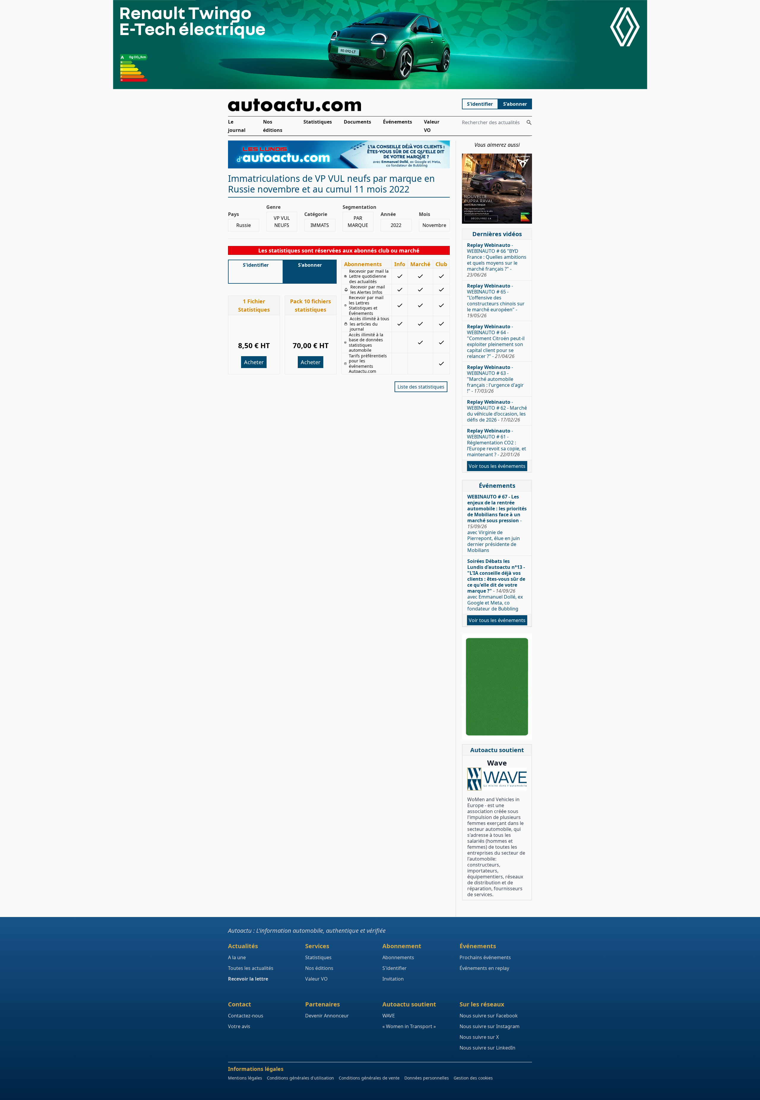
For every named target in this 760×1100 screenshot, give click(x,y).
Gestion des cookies (473, 1078)
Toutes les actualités (250, 968)
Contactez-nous (245, 1015)
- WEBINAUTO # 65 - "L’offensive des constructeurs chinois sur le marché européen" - (496, 301)
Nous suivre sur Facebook (489, 1015)
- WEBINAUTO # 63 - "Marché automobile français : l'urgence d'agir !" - (495, 379)
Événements (397, 122)
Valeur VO (431, 126)
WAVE (388, 1015)
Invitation (393, 979)
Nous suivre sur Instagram (490, 1026)
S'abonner (515, 104)
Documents (357, 122)
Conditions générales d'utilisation (300, 1078)
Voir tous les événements (497, 466)
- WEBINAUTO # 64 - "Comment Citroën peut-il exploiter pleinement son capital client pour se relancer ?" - (496, 341)
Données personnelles (426, 1078)
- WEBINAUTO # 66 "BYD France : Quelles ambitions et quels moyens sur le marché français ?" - (496, 260)
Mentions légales (245, 1078)
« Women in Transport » (409, 1026)
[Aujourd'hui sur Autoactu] (339, 105)
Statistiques (317, 122)
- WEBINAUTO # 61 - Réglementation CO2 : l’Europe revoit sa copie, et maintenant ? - (496, 442)
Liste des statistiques (421, 386)
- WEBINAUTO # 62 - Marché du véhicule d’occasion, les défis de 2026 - (497, 411)
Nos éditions (272, 126)
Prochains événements (485, 957)
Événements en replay (484, 968)
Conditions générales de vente (369, 1078)
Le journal (237, 126)
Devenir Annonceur (327, 1015)
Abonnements (398, 957)
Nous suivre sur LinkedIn (487, 1047)
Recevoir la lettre (248, 979)
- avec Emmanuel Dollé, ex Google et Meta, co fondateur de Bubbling (496, 585)
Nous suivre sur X (479, 1037)
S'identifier (480, 104)
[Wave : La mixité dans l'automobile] (497, 779)
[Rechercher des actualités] (529, 122)
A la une (237, 957)
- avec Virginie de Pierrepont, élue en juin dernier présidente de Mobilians (497, 523)
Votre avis (239, 1026)
